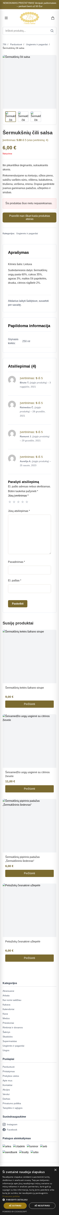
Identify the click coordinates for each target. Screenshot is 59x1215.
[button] (29, 1199)
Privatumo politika (12, 1103)
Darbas (6, 1098)
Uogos (6, 1050)
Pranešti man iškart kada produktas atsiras (29, 217)
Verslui (6, 1094)
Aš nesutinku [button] (42, 1205)
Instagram (12, 1124)
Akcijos (6, 1089)
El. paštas (14, 580)
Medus (6, 1018)
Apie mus (7, 1080)
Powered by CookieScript (14, 1211)
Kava (5, 1013)
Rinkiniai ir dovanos (13, 1027)
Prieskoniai (8, 1023)
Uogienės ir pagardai (37, 44)
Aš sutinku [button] (15, 1205)
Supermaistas (10, 1041)
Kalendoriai (8, 1009)
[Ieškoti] (52, 31)
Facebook (12, 1129)
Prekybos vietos (11, 1076)
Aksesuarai (8, 991)
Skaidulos (8, 1036)
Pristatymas (9, 1071)
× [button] (55, 1170)
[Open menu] (6, 18)
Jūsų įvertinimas (18, 495)
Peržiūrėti (29, 704)
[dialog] (29, 1191)
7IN (4, 44)
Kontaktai (7, 1085)
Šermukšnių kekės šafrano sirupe (24, 687)
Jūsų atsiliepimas (19, 511)
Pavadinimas (16, 561)
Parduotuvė (16, 44)
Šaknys (6, 1032)
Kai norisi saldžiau (12, 1000)
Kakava (6, 1004)
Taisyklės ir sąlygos (12, 1108)
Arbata (6, 995)
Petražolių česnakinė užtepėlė (22, 941)
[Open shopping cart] (52, 18)
